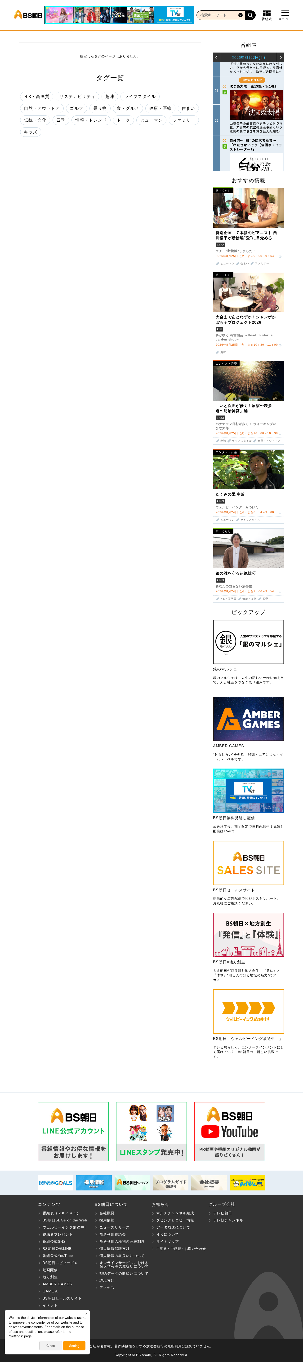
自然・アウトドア (42, 108)
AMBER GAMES (57, 1284)
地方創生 (50, 1277)
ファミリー (184, 120)
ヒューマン (151, 120)
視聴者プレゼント (58, 1234)
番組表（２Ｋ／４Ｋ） (61, 1213)
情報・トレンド (91, 120)
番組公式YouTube (58, 1256)
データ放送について (173, 1227)
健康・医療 (160, 108)
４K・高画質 (36, 96)
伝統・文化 (35, 120)
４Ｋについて (167, 1234)
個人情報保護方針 (114, 1249)
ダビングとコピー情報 (175, 1220)
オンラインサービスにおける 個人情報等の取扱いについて (122, 1264)
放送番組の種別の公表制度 (122, 1241)
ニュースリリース (114, 1227)
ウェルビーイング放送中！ (65, 1227)
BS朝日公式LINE (57, 1249)
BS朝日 (28, 15)
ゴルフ (76, 108)
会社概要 (107, 1213)
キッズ (30, 132)
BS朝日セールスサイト (62, 1298)
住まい (188, 108)
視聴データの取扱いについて (124, 1273)
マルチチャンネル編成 (175, 1213)
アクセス (107, 1288)
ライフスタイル (140, 96)
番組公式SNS (54, 1241)
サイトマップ (167, 1241)
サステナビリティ (77, 96)
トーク (123, 120)
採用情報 (107, 1220)
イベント (50, 1305)
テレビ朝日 (222, 1213)
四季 (60, 120)
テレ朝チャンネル (228, 1220)
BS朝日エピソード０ (60, 1263)
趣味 (109, 96)
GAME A (50, 1291)
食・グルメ (128, 108)
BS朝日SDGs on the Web (65, 1220)
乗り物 (100, 108)
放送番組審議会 (112, 1234)
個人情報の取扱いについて (122, 1256)
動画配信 (50, 1270)
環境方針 (107, 1280)
